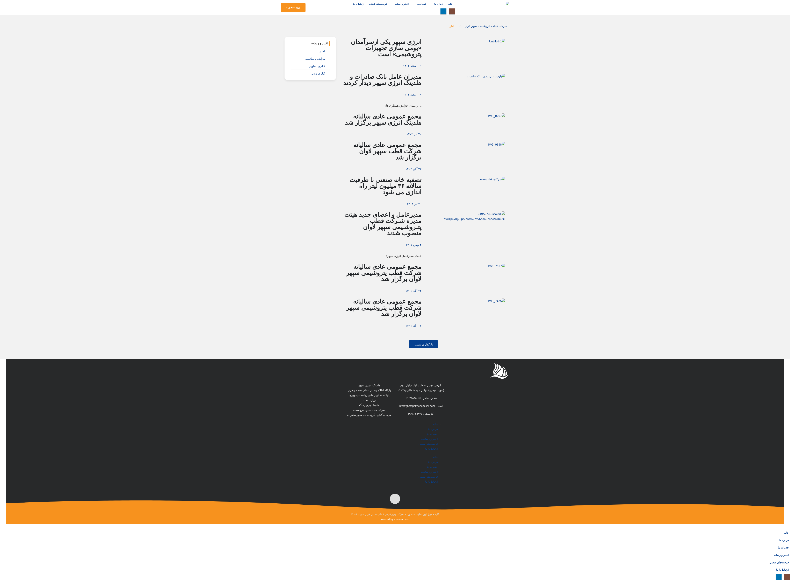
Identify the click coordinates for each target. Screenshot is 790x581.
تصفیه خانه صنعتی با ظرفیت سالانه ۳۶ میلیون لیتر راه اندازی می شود (386, 185)
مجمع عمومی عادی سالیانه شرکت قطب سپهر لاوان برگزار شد (387, 151)
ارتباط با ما (358, 3)
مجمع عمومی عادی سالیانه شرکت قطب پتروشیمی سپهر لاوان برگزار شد (384, 272)
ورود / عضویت (293, 7)
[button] (436, 11)
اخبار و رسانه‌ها (429, 439)
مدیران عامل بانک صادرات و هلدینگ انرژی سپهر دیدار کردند (382, 79)
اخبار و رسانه (402, 3)
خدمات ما (421, 3)
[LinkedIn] (443, 11)
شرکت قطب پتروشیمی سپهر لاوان (486, 26)
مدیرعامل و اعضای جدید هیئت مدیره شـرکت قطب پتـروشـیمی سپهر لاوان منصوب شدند (383, 223)
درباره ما (438, 3)
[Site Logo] (488, 7)
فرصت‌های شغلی (378, 3)
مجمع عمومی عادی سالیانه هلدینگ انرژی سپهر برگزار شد (383, 119)
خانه (450, 3)
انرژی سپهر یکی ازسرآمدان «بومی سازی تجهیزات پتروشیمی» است (386, 47)
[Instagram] (452, 11)
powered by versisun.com (395, 519)
